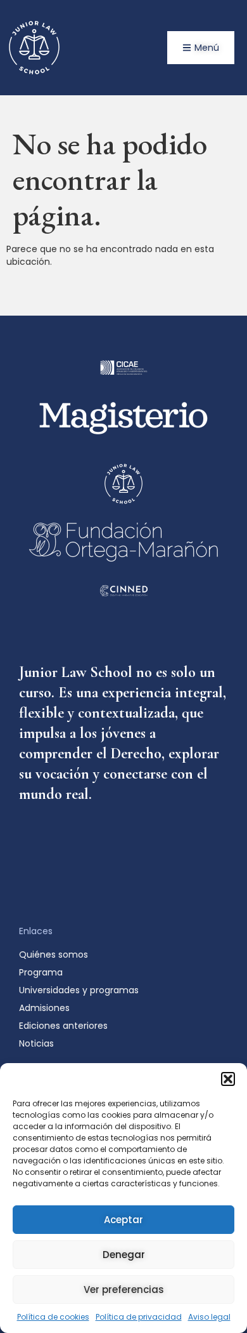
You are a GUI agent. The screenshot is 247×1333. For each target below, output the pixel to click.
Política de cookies (53, 1316)
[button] (228, 1079)
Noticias (36, 1043)
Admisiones (44, 1007)
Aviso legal (209, 1316)
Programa (41, 972)
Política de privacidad (139, 1316)
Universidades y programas (79, 990)
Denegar (124, 1254)
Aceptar (123, 1219)
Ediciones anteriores (63, 1025)
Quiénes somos (53, 954)
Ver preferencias (124, 1289)
